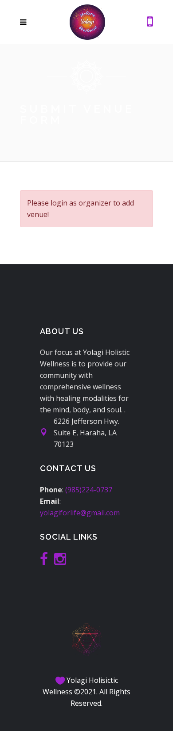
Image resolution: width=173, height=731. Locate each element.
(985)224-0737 (88, 490)
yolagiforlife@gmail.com (80, 513)
